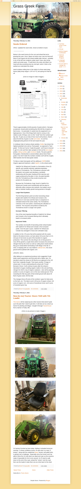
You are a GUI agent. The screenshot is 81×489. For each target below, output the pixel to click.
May (62, 112)
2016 (61, 150)
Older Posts (50, 470)
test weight (49, 150)
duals (36, 452)
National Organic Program (61, 56)
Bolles (42, 144)
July (62, 107)
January (63, 137)
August (63, 104)
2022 (61, 93)
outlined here (41, 247)
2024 (61, 88)
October (63, 102)
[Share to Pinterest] (46, 289)
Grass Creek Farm (28, 6)
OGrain (61, 49)
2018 (61, 146)
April (62, 114)
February (63, 119)
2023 (61, 91)
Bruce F (62, 73)
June (62, 109)
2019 (61, 143)
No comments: (35, 288)
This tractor (16, 302)
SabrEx (37, 163)
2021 (61, 96)
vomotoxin (33, 152)
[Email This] (41, 289)
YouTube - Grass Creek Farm (62, 45)
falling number (22, 152)
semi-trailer (36, 139)
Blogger (48, 480)
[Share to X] (44, 289)
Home (34, 470)
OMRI (43, 161)
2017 (61, 148)
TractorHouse (47, 306)
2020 (61, 141)
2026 (61, 86)
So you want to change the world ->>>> (63, 65)
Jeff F (62, 79)
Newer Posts (17, 470)
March (63, 117)
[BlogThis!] (42, 289)
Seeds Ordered (20, 44)
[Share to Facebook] (45, 289)
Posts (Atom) (24, 473)
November (64, 98)
